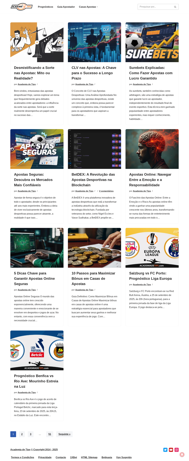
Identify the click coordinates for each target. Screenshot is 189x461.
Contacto (61, 457)
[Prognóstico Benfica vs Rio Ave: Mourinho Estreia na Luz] (36, 350)
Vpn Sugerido (124, 457)
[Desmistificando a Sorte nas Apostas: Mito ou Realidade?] (36, 42)
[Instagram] (177, 450)
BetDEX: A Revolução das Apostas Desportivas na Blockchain (93, 179)
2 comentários (106, 191)
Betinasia (107, 457)
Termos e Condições (22, 457)
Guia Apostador (66, 7)
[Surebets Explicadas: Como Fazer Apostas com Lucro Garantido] (152, 42)
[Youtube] (171, 450)
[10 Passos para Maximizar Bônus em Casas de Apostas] (94, 248)
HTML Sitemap (89, 457)
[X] (165, 450)
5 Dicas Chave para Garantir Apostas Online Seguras (34, 278)
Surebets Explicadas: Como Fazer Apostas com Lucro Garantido (150, 73)
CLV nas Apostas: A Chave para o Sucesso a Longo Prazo (94, 73)
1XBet (73, 457)
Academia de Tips (27, 84)
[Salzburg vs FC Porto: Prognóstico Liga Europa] (152, 248)
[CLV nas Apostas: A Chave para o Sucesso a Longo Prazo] (94, 42)
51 (49, 434)
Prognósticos (45, 7)
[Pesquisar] (175, 7)
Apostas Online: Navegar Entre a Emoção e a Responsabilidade (150, 179)
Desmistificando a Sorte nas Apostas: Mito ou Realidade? (34, 73)
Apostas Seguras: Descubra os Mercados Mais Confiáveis (33, 179)
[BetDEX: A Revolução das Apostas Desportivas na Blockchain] (94, 149)
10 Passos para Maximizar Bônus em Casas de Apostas (93, 278)
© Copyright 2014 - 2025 (44, 449)
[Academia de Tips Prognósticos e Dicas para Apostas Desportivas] (21, 7)
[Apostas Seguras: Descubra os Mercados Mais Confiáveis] (36, 149)
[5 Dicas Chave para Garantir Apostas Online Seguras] (36, 248)
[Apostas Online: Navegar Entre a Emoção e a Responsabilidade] (152, 149)
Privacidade (45, 457)
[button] (97, 6)
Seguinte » (64, 434)
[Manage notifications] (182, 454)
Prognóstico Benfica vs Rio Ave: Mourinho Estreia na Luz (36, 381)
